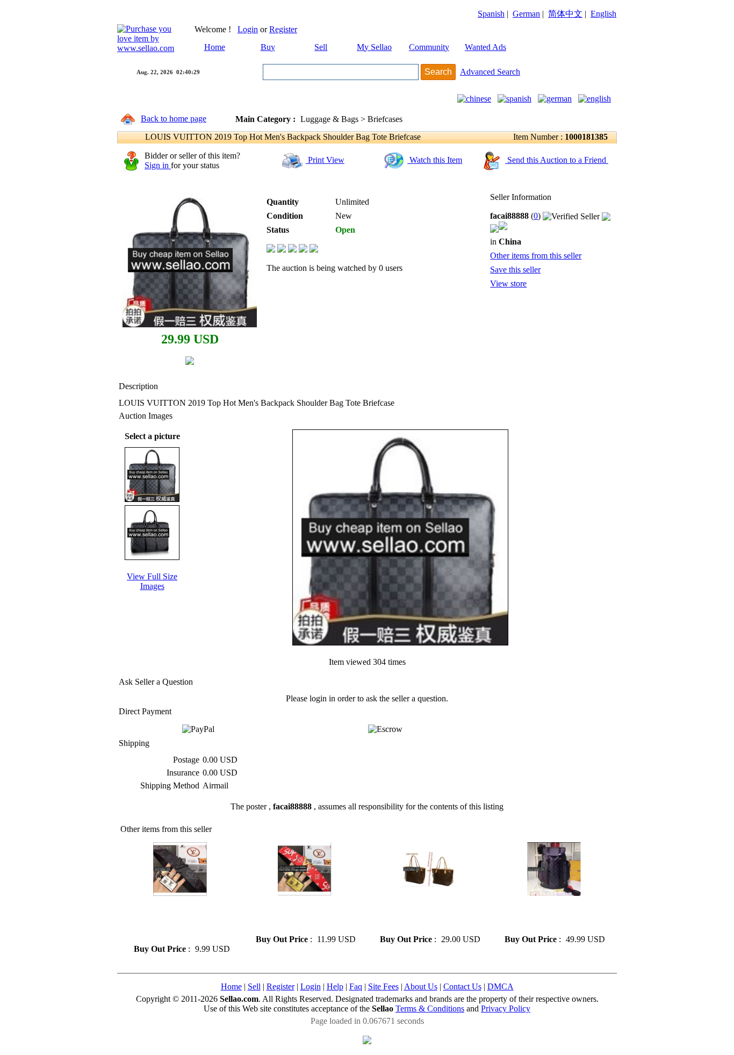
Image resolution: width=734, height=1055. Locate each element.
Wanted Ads (485, 47)
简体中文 (565, 13)
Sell (320, 47)
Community (429, 47)
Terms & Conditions (429, 1008)
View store (508, 283)
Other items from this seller (535, 255)
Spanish (491, 13)
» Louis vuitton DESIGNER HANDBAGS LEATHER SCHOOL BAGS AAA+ (424, 915)
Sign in (158, 165)
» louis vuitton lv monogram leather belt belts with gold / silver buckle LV (299, 915)
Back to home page (173, 118)
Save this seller (515, 269)
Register (283, 29)
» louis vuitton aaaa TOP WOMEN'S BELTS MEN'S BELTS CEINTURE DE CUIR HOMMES (175, 920)
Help (335, 986)
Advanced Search (490, 71)
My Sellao (374, 47)
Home (214, 47)
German (526, 13)
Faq (355, 986)
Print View (325, 159)
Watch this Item (434, 159)
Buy (268, 47)
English (603, 13)
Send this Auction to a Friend (556, 159)
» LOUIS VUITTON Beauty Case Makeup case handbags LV (549, 915)
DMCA (500, 986)
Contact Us (462, 986)
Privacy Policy (505, 1008)
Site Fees (383, 986)
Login (248, 29)
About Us (420, 986)
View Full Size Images (152, 581)
